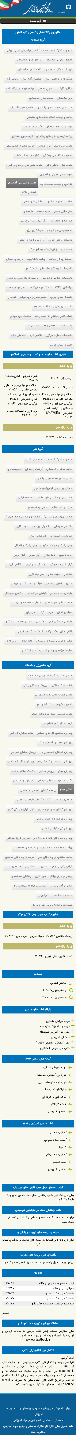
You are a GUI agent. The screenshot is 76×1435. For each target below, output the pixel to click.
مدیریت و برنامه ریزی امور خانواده (52, 905)
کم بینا (62, 1147)
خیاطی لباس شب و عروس (26, 583)
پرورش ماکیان (46, 771)
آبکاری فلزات (65, 88)
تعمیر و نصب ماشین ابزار (40, 325)
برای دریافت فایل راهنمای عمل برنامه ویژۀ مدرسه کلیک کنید (38, 1262)
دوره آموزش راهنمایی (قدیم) (53, 1042)
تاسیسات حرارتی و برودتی (57, 278)
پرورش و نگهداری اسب (20, 761)
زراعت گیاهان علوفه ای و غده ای (38, 790)
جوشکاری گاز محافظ (60, 259)
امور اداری (40, 876)
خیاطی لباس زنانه (62, 507)
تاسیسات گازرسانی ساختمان (56, 268)
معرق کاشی (29, 650)
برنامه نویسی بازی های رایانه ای (54, 136)
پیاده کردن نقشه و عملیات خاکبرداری (52, 1303)
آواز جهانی (34, 555)
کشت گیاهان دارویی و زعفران (33, 799)
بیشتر (5, 1313)
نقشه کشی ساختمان (29, 69)
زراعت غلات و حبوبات (59, 847)
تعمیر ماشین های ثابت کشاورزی (53, 695)
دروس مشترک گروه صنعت (56, 50)
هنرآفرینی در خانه (63, 1288)
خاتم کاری (11, 641)
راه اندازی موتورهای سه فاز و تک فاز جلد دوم (56, 396)
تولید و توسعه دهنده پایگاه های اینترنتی (49, 117)
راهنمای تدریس (60, 1037)
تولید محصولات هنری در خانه (56, 1283)
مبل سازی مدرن (63, 211)
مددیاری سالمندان (62, 895)
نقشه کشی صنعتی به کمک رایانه (53, 316)
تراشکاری (31, 268)
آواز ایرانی (19, 555)
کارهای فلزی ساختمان (29, 60)
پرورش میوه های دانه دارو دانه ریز (52, 838)
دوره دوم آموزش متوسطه (54, 1031)
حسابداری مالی (13, 866)
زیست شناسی (64, 936)
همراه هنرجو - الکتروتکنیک (22, 376)
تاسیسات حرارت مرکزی (59, 335)
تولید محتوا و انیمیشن (59, 469)
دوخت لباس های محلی (58, 602)
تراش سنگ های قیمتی (30, 631)
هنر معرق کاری (38, 536)
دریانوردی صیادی (23, 780)
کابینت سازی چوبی (61, 297)
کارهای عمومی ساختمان (58, 60)
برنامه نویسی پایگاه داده (20, 88)
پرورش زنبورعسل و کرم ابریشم (54, 761)
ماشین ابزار (36, 335)
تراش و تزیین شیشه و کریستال (54, 641)
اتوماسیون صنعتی (22, 136)
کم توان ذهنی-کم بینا (54, 1154)
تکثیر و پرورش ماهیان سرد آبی (54, 780)
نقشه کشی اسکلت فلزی (59, 1293)
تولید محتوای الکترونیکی (20, 146)
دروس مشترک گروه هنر (59, 459)
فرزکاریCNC (29, 192)
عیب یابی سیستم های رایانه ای (54, 107)
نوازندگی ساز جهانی (61, 564)
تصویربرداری (14, 469)
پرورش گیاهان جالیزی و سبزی (55, 809)
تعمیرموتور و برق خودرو (33, 297)
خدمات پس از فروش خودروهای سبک (51, 249)
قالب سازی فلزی (62, 306)
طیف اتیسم (59, 1162)
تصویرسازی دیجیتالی (41, 98)
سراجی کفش (64, 612)
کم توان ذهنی (58, 1132)
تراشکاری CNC (63, 287)
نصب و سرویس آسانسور (22, 183)
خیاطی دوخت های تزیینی (26, 602)
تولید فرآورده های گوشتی (19, 857)
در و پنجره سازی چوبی (32, 240)
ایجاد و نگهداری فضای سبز (57, 723)
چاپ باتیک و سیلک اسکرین (56, 545)
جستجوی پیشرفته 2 (54, 997)
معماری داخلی (33, 459)
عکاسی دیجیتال (14, 593)
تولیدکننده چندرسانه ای (59, 126)
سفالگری (10, 621)
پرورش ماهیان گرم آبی (23, 752)
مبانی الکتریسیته (63, 387)
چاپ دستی (65, 555)
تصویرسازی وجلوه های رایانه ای (54, 478)
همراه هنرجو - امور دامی (30, 936)
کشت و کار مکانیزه (61, 685)
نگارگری (68, 574)
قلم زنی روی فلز (40, 526)
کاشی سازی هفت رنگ (59, 631)
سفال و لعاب (25, 621)
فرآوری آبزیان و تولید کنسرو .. (55, 866)
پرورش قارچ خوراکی (18, 838)
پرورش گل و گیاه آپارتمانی (57, 828)
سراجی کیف (46, 612)
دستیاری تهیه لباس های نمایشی (53, 497)
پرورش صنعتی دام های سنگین (54, 733)
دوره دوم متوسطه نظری (52, 1082)
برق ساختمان (64, 98)
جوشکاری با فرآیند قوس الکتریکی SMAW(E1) (58, 410)
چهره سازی (54, 574)
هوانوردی (43, 895)
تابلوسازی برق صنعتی (26, 155)
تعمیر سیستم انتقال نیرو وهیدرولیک (51, 714)
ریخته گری (12, 79)
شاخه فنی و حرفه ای (54, 1097)
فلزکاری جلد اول (63, 403)
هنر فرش (31, 612)
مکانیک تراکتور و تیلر (23, 771)
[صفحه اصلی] (64, 7)
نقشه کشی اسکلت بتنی (59, 1298)
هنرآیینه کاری (36, 574)
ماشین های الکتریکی (21, 107)
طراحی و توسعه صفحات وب (55, 184)
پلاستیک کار (65, 325)
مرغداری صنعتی (62, 799)
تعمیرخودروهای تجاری (59, 230)
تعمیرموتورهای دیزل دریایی (22, 50)
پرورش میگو (65, 771)
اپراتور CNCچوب (36, 259)
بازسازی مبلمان (14, 259)
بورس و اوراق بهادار (61, 876)
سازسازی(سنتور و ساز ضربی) (55, 650)
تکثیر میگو (65, 789)
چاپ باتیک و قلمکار (26, 545)
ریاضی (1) (67, 378)
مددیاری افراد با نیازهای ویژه (30, 886)
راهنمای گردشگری (21, 876)
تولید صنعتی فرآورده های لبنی (54, 857)
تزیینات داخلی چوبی (60, 240)
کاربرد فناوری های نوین (59, 956)
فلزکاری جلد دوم (28, 403)
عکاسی (40, 621)
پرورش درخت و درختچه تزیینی (54, 819)
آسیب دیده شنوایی (55, 1140)
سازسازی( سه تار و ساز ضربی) (22, 517)
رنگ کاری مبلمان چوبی (34, 221)
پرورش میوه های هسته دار (29, 847)
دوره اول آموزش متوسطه (55, 1026)
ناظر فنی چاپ (18, 335)
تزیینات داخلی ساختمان (58, 69)
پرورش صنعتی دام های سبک (55, 742)
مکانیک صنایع (42, 306)
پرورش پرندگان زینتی (35, 685)
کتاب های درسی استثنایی (55, 1048)
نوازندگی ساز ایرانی (35, 564)
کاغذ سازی (50, 555)
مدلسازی (28, 211)
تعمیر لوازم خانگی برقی (59, 165)
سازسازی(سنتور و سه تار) (57, 517)
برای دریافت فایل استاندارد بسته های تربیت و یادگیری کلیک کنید (38, 1241)
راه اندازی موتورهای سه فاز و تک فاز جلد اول (21, 387)
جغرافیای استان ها (55, 1089)
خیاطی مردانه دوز (37, 593)
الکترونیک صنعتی (32, 126)
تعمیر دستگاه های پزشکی (57, 155)
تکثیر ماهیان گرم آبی (21, 733)
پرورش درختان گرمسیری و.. (56, 752)
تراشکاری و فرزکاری (41, 287)
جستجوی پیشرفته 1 (54, 990)
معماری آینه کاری (31, 79)
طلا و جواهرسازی (62, 526)
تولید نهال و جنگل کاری (21, 809)
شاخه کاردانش (58, 1104)
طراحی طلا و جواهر (61, 593)
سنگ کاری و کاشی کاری (58, 79)
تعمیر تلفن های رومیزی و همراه (24, 165)
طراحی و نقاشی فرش (60, 621)
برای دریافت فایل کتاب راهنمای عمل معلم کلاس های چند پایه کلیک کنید (40, 1197)
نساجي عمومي (45, 88)
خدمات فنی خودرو (20, 316)
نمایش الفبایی (58, 983)
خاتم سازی (27, 641)
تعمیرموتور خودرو (16, 287)
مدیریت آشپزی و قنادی (58, 583)
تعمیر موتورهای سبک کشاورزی (54, 704)
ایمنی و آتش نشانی (60, 886)
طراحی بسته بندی (38, 507)
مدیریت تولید (64, 437)
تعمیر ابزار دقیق (63, 146)
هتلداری (29, 866)
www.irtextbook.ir (38, 1339)
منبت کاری (22, 526)
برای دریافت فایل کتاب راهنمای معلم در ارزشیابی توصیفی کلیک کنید (40, 1219)
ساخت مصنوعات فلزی (59, 201)
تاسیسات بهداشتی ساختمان (22, 278)
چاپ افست (43, 211)
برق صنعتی (44, 146)
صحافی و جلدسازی (61, 536)
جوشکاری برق (35, 230)
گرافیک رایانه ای (34, 469)
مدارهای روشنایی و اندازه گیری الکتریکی (23, 396)
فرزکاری (12, 297)
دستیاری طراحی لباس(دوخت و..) (53, 488)
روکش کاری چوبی (33, 201)
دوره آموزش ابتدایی (58, 1021)
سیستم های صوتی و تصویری (55, 174)
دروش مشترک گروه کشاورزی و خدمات (50, 675)
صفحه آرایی (25, 497)
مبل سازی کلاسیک (61, 221)
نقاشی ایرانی (13, 564)
